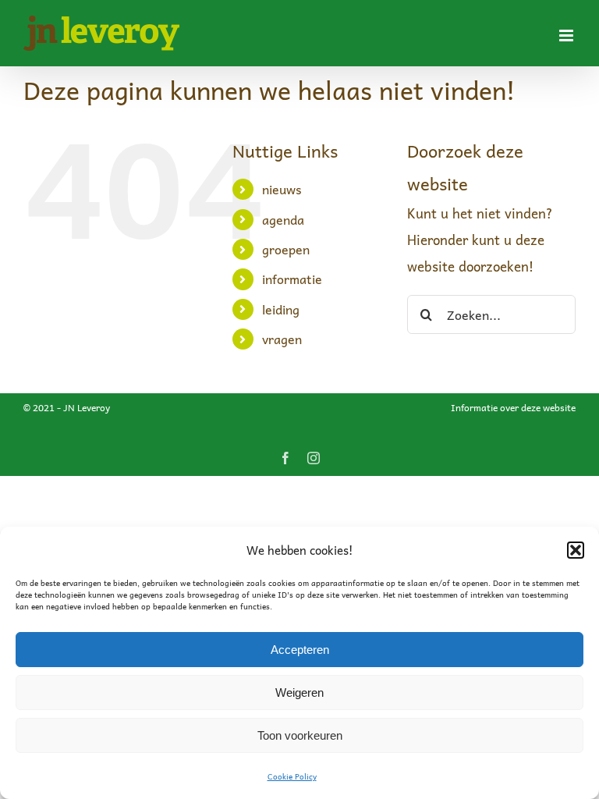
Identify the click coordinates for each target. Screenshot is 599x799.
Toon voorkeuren (299, 735)
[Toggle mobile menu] (567, 35)
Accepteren (300, 649)
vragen (282, 338)
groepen (286, 249)
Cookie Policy (292, 776)
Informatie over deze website (513, 407)
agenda (283, 219)
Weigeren (299, 692)
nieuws (282, 189)
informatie (292, 278)
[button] (575, 550)
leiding (281, 309)
